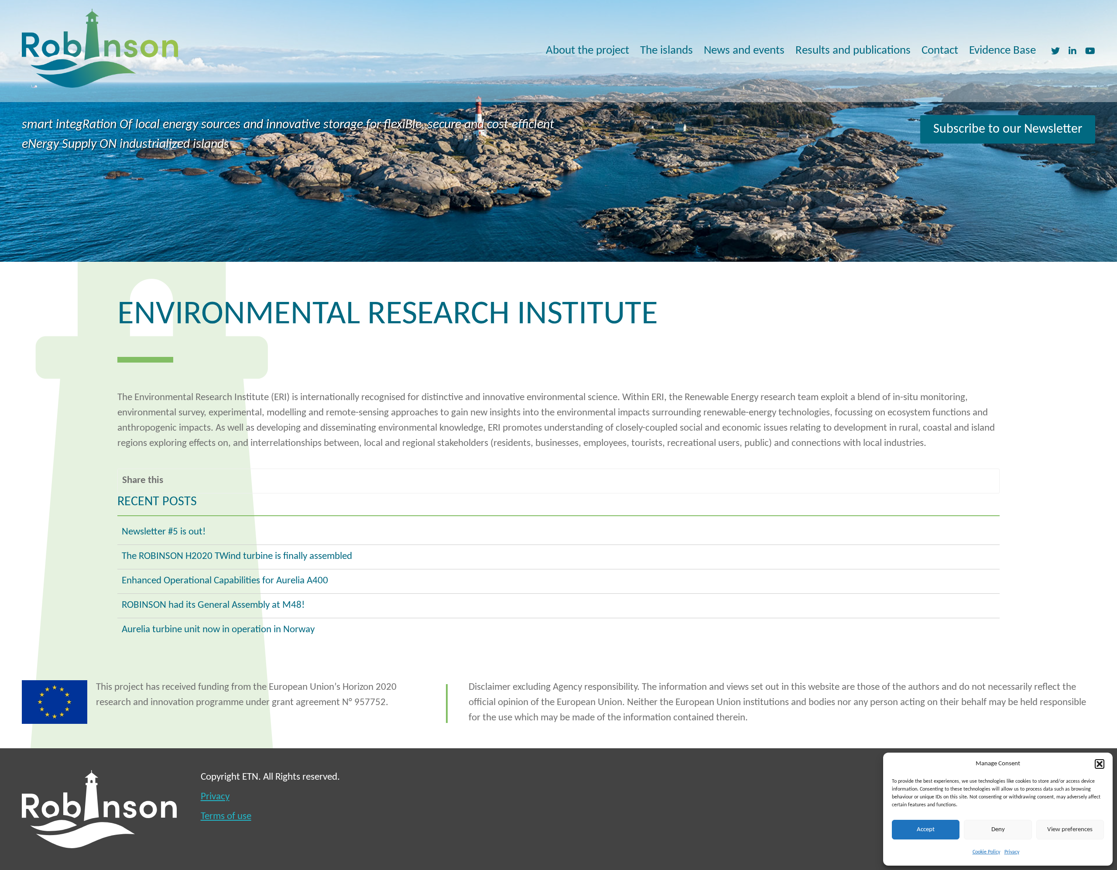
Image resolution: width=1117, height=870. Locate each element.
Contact (940, 51)
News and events (744, 51)
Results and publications (853, 51)
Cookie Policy (986, 852)
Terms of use (226, 817)
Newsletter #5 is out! (164, 532)
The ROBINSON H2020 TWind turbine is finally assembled (237, 556)
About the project (587, 51)
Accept (926, 829)
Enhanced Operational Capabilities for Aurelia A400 (225, 581)
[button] (1099, 764)
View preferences (1070, 829)
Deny (998, 829)
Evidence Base (1002, 51)
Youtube (1090, 51)
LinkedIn (1072, 51)
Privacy (1011, 852)
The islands (666, 51)
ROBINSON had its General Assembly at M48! (213, 605)
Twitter (1055, 51)
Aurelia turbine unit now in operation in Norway (218, 630)
